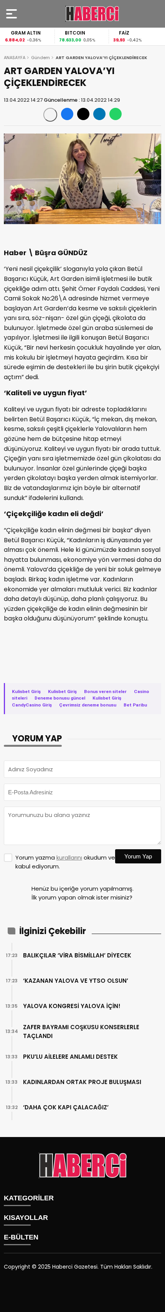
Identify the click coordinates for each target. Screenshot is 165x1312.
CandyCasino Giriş (32, 705)
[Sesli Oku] (50, 115)
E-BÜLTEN (21, 1237)
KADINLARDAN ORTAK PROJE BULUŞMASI (82, 1082)
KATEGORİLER (29, 1198)
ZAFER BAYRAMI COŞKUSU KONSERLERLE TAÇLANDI (81, 1031)
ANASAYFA (14, 57)
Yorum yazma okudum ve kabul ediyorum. (65, 861)
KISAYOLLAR (26, 1217)
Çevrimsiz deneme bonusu (87, 705)
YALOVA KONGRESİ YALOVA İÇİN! (71, 1006)
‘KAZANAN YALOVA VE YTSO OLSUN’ (75, 981)
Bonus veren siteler (105, 691)
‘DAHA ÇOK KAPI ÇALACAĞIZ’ (66, 1107)
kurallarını (69, 857)
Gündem (40, 57)
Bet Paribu (135, 705)
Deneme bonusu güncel (60, 698)
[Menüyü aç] (12, 13)
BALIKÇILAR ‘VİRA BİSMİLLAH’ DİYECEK (77, 955)
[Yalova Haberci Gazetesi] (92, 14)
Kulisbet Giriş (26, 691)
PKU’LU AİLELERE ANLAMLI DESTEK (70, 1057)
